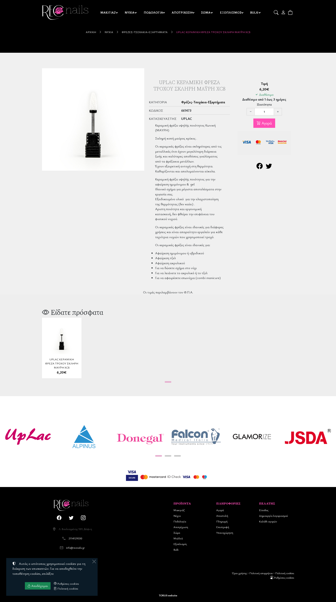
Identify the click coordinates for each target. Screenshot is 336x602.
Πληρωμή (222, 521)
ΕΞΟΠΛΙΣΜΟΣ (231, 12)
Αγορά (266, 123)
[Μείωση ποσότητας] (251, 111)
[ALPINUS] (84, 436)
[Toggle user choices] (283, 12)
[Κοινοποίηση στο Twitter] (269, 167)
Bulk (175, 549)
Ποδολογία (179, 521)
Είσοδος (263, 510)
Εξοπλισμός (180, 544)
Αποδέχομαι (39, 586)
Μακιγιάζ (179, 510)
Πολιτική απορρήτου (261, 573)
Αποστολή (222, 516)
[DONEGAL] (140, 436)
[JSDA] (308, 436)
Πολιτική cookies (284, 573)
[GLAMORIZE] (252, 436)
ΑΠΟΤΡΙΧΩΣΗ (182, 12)
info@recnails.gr (75, 547)
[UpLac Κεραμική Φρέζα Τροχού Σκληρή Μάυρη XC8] (93, 119)
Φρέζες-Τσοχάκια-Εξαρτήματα (145, 32)
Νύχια (109, 32)
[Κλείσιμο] (94, 561)
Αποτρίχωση (180, 527)
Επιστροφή (222, 527)
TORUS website (168, 595)
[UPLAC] (28, 436)
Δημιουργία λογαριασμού (273, 516)
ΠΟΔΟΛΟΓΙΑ (153, 12)
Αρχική (91, 32)
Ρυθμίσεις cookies (283, 577)
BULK (254, 12)
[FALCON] (196, 436)
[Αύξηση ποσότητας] (278, 111)
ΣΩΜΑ (205, 12)
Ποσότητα (264, 104)
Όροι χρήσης (239, 573)
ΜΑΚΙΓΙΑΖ (108, 12)
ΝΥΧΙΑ (129, 12)
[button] (276, 12)
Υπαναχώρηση (224, 532)
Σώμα (176, 532)
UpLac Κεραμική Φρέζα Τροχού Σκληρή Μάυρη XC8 (213, 32)
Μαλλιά (178, 538)
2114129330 (75, 538)
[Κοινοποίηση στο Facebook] (259, 167)
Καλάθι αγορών (268, 521)
